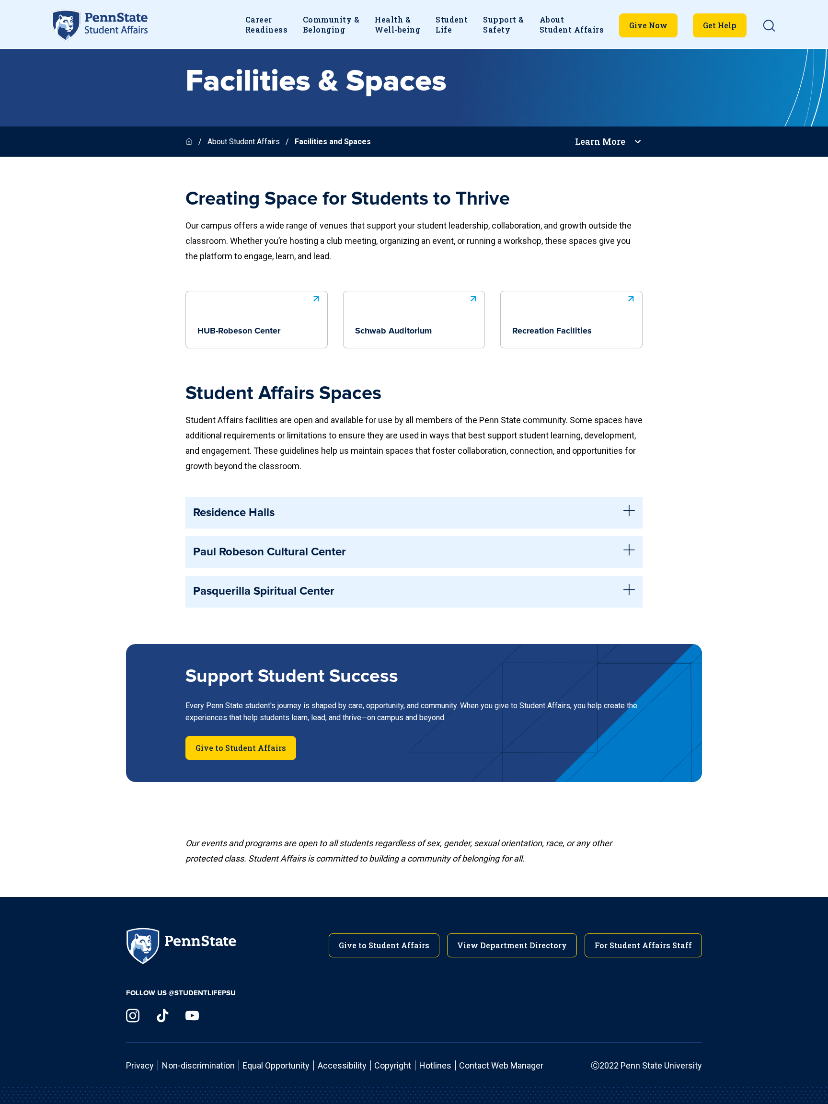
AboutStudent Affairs (572, 24)
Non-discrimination (198, 1065)
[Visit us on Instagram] (132, 1016)
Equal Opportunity (276, 1065)
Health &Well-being (397, 24)
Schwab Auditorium (393, 331)
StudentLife (452, 24)
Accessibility (342, 1065)
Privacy (140, 1065)
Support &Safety (503, 24)
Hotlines (435, 1065)
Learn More (600, 141)
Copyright (392, 1065)
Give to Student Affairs (241, 748)
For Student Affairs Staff (643, 945)
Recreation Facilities (552, 331)
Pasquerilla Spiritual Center (263, 591)
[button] (769, 25)
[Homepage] (190, 141)
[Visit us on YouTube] (192, 1016)
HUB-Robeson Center (238, 331)
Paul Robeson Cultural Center (269, 552)
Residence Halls (234, 512)
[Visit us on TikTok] (162, 1016)
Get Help (719, 25)
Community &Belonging (331, 24)
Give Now (648, 25)
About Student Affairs (243, 141)
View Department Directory (512, 945)
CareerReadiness (266, 24)
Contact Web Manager (501, 1065)
